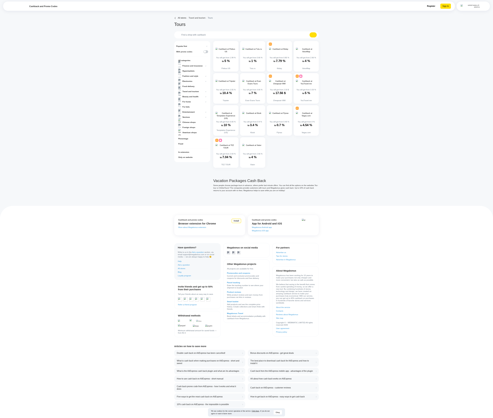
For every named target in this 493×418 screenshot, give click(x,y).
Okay (278, 412)
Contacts (279, 311)
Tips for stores (282, 256)
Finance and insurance (192, 66)
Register (431, 6)
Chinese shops (189, 122)
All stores (181, 268)
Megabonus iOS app (260, 231)
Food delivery (188, 86)
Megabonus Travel (235, 313)
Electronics (187, 81)
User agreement (282, 328)
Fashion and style (190, 76)
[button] (313, 34)
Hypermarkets (188, 71)
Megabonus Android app (262, 227)
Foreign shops (188, 127)
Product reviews (234, 292)
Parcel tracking (233, 283)
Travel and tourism (190, 91)
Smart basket (232, 302)
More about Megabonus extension (192, 227)
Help (180, 261)
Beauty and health (190, 97)
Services (186, 117)
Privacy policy (281, 332)
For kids (186, 107)
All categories (184, 60)
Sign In (445, 6)
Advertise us (281, 252)
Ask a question (198, 252)
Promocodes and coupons (238, 273)
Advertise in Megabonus (286, 260)
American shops (189, 132)
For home (186, 102)
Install (236, 221)
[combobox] (246, 34)
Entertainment (188, 112)
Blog (179, 272)
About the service (283, 307)
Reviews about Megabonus (287, 314)
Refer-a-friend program (187, 305)
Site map (279, 318)
